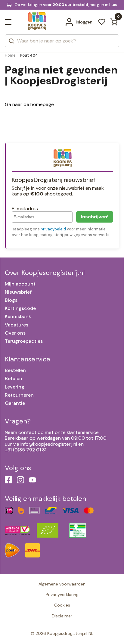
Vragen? (18, 421)
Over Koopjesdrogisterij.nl (45, 272)
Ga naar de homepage (29, 104)
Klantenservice (27, 359)
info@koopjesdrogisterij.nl (48, 444)
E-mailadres (25, 208)
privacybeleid (53, 229)
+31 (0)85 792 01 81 (25, 450)
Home (10, 55)
